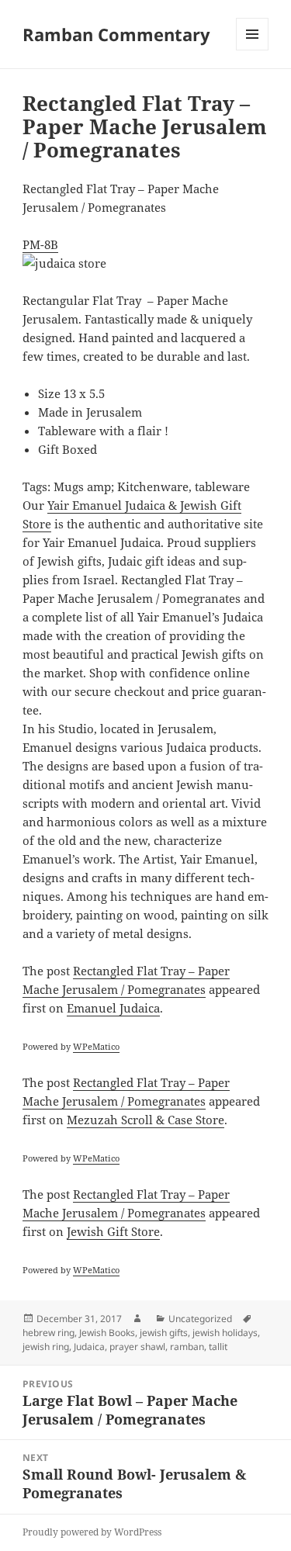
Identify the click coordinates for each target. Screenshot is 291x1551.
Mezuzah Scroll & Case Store (145, 1119)
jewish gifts (164, 1332)
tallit (218, 1346)
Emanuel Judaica (113, 1008)
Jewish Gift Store (113, 1231)
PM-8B (40, 244)
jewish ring (46, 1346)
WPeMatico (96, 1046)
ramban (187, 1346)
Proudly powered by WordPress (92, 1532)
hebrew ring (48, 1332)
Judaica (89, 1346)
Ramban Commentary (116, 34)
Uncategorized (200, 1318)
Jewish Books (107, 1332)
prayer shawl (137, 1346)
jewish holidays (225, 1332)
